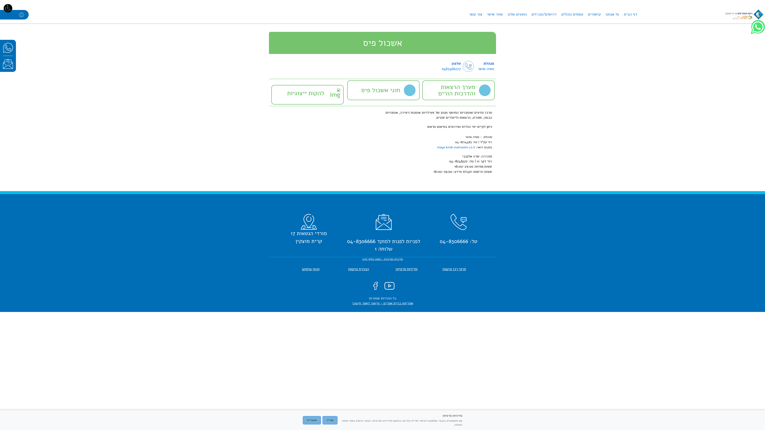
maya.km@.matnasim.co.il (456, 147)
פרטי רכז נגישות (454, 269)
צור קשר (475, 14)
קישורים (594, 14)
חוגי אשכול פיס (380, 90)
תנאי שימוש (311, 269)
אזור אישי (495, 14)
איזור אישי (11, 15)
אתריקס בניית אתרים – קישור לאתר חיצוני (382, 303)
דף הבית (630, 14)
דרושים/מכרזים (544, 14)
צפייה (330, 420)
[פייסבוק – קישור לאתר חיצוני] (376, 285)
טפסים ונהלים (572, 14)
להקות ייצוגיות (305, 93)
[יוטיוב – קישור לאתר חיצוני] (389, 285)
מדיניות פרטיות (406, 269)
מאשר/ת (312, 420)
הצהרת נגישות (358, 269)
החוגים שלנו (517, 14)
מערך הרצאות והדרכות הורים (456, 90)
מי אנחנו (612, 14)
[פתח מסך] (8, 8)
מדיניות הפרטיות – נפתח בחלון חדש (382, 259)
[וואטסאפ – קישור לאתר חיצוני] (8, 48)
